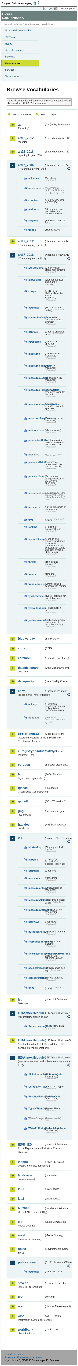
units (31, 987)
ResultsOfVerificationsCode (36, 1096)
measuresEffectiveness (36, 888)
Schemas (10, 56)
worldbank (25, 1329)
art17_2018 (26, 254)
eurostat (24, 764)
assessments (36, 267)
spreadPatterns (36, 977)
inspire (23, 1161)
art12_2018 (26, 151)
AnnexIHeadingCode (36, 1026)
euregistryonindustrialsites (31, 751)
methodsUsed (36, 430)
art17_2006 (26, 165)
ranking (32, 527)
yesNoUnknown (36, 620)
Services (10, 69)
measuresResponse (36, 418)
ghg (21, 811)
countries (33, 200)
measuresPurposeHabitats (36, 389)
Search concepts (48, 114)
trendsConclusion (36, 584)
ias (20, 838)
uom (21, 1306)
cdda (21, 648)
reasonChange (36, 539)
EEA (20, 3)
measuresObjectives (36, 909)
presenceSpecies (36, 476)
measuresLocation (36, 377)
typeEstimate (36, 596)
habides (24, 824)
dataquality (26, 681)
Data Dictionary (32, 24)
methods (33, 209)
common (24, 658)
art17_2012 (26, 241)
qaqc (31, 519)
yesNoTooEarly (36, 608)
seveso (23, 1283)
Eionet (19, 24)
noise (22, 1248)
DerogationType (36, 1086)
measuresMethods (36, 900)
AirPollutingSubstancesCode (36, 1074)
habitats (33, 331)
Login (49, 8)
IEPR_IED (25, 1144)
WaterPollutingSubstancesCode (36, 1128)
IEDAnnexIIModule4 (31, 1057)
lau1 (21, 1189)
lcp (20, 1221)
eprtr (21, 691)
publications (27, 1262)
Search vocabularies (21, 114)
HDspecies (34, 341)
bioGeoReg (34, 279)
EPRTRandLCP (29, 733)
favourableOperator (36, 317)
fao (20, 774)
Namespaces (12, 76)
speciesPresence (36, 967)
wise (21, 1316)
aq (20, 124)
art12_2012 (26, 138)
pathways (33, 921)
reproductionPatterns (36, 941)
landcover (25, 1175)
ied (20, 999)
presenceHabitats (36, 462)
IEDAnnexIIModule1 (31, 1013)
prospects (34, 507)
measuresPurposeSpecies (36, 404)
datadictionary (28, 667)
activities (33, 178)
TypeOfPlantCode (36, 1108)
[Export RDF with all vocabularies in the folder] (68, 169)
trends (32, 229)
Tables (8, 43)
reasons (33, 220)
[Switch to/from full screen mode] (56, 8)
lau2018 (23, 1208)
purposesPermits (36, 931)
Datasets (10, 37)
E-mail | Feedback (15, 1354)
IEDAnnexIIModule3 (31, 1040)
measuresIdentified (36, 365)
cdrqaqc (33, 291)
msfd (21, 1235)
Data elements (13, 50)
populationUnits (36, 440)
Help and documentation (18, 30)
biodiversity (26, 638)
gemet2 (23, 801)
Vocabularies (12, 63)
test (20, 1296)
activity (32, 704)
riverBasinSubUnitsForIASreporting (36, 953)
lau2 (21, 1198)
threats (32, 562)
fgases (23, 787)
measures (34, 353)
